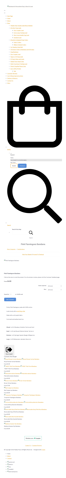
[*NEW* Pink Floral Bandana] (20, 366)
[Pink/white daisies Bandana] (20, 373)
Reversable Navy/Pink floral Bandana (14, 412)
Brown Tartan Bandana (10, 383)
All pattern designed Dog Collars (19, 40)
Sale (15, 71)
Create (43, 449)
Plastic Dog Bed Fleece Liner (18, 66)
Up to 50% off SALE (15, 68)
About (9, 21)
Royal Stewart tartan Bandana (12, 361)
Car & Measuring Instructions (15, 76)
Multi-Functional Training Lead (18, 64)
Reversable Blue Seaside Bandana (13, 419)
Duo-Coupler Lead (19, 30)
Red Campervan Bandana (10, 390)
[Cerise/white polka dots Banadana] (23, 402)
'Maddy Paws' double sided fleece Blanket (21, 25)
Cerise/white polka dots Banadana (13, 404)
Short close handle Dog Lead (21, 35)
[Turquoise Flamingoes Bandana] (22, 395)
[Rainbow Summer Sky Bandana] (12, 424)
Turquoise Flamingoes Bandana (12, 397)
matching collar (21, 311)
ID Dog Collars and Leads (17, 59)
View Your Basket (27, 254)
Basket (14, 165)
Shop (8, 23)
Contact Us (10, 80)
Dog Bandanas (14, 52)
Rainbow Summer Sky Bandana (12, 426)
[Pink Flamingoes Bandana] (6, 265)
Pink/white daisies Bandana (11, 376)
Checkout (22, 165)
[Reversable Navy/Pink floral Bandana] (25, 409)
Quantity (6, 294)
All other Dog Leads (15, 28)
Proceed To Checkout (38, 254)
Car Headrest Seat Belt (16, 47)
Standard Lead (17, 37)
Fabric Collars (17, 42)
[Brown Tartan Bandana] (17, 380)
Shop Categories (11, 249)
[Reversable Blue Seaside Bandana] (13, 416)
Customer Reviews (12, 73)
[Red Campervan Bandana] (11, 388)
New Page (10, 16)
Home (8, 18)
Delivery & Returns (12, 78)
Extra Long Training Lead (20, 33)
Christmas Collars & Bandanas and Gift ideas (22, 49)
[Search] (31, 232)
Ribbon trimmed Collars (20, 45)
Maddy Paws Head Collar (17, 61)
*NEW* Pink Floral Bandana (11, 368)
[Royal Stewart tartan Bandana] (21, 359)
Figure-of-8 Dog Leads (16, 56)
